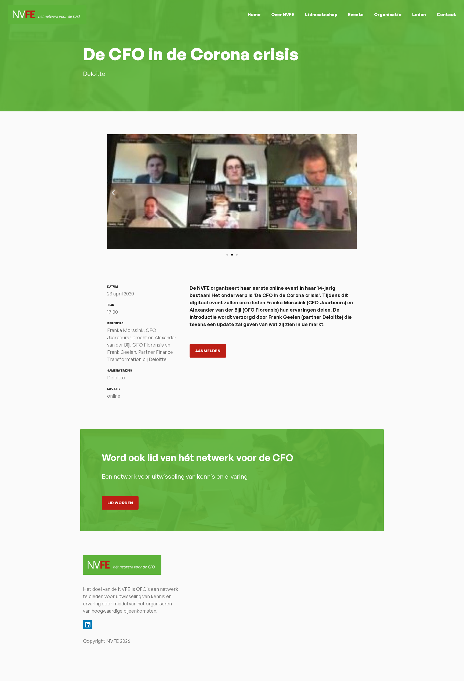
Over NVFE (282, 14)
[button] (113, 192)
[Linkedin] (87, 624)
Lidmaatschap (321, 14)
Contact (446, 14)
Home (254, 14)
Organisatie (387, 14)
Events (355, 14)
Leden (419, 14)
